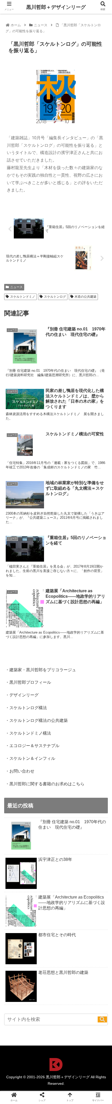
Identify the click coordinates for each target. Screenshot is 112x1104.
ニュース (16, 287)
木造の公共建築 (85, 296)
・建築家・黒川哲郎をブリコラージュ (40, 670)
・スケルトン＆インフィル (30, 758)
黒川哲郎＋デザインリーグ (56, 7)
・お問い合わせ (19, 771)
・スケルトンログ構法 (26, 708)
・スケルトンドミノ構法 (28, 733)
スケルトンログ (55, 296)
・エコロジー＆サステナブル (32, 745)
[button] (102, 1019)
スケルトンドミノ (22, 296)
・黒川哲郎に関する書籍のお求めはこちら (44, 784)
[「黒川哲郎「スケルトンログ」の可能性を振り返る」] (69, 937)
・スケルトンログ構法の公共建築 (36, 720)
